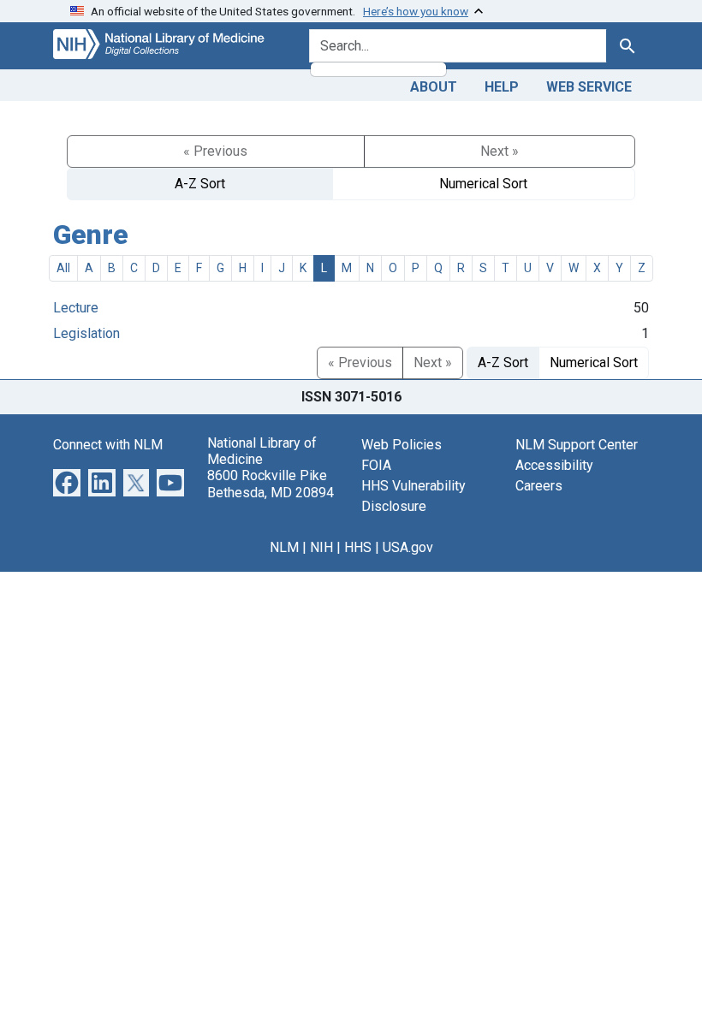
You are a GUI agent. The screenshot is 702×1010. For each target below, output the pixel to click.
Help (502, 87)
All (63, 268)
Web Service (589, 87)
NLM (284, 547)
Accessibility (554, 465)
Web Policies (401, 445)
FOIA (376, 465)
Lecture (75, 308)
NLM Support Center (576, 445)
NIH (321, 547)
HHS (358, 547)
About (433, 87)
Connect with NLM (108, 445)
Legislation (86, 333)
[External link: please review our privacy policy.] (66, 481)
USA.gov (408, 547)
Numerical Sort (483, 183)
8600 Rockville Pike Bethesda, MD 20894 (270, 483)
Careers (538, 486)
